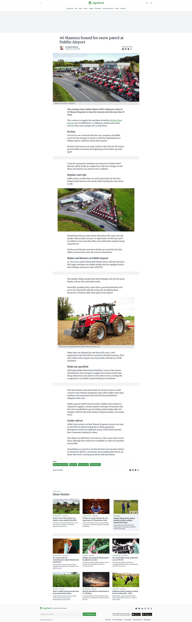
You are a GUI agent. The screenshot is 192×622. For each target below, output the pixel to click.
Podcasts (123, 8)
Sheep (85, 8)
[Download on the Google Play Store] (147, 614)
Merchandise (147, 619)
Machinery (98, 8)
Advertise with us (137, 619)
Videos (117, 8)
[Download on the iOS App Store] (136, 614)
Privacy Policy (128, 619)
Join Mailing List (89, 614)
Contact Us (108, 619)
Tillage (91, 8)
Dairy (80, 8)
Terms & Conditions (117, 619)
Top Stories (69, 8)
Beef (76, 8)
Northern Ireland (108, 8)
